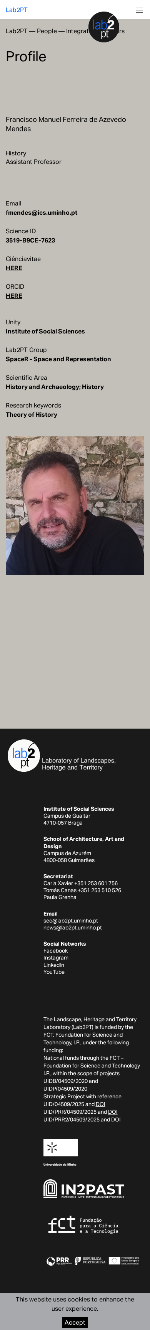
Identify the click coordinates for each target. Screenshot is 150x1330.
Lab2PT (17, 10)
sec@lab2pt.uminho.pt (70, 920)
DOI (100, 1104)
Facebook (55, 950)
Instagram (55, 957)
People (47, 31)
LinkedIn (53, 964)
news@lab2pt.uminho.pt (72, 927)
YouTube (54, 971)
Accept (75, 1322)
